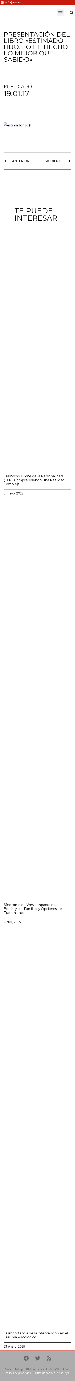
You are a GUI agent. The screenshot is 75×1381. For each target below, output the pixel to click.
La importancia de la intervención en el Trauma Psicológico (36, 1335)
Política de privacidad (18, 1373)
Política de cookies (44, 1373)
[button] (60, 12)
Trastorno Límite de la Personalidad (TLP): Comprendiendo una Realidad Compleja (34, 480)
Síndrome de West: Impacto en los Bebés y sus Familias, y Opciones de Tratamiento (33, 909)
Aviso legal (63, 1373)
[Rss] (49, 1358)
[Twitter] (37, 1358)
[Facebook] (26, 1358)
